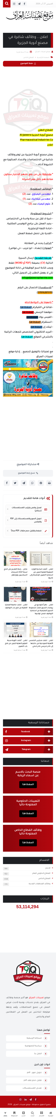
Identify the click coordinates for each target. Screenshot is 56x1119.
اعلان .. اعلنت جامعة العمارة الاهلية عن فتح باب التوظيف (16, 606)
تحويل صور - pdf (34, 1073)
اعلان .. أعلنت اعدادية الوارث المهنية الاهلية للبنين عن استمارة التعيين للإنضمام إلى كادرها (41, 573)
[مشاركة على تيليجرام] (24, 483)
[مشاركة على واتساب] (32, 483)
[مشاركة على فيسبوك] (7, 483)
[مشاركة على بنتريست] (41, 483)
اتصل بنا (38, 1054)
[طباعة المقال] (49, 483)
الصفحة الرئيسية (43, 57)
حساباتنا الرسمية (34, 1038)
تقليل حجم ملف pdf (33, 1080)
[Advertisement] (28, 97)
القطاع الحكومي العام (41, 873)
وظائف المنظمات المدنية (39, 884)
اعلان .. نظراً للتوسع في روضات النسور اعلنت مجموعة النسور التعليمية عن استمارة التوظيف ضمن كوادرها (41, 609)
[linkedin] (25, 1099)
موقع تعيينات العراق (22, 1105)
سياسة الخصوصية (33, 1046)
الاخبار (47, 868)
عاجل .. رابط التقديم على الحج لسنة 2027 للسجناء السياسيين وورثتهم (15, 572)
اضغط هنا (26, 307)
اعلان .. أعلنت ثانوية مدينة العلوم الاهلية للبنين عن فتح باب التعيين (16, 643)
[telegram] (30, 1099)
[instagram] (20, 1099)
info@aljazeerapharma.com (37, 278)
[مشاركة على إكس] (15, 483)
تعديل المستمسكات (32, 1088)
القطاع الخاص (44, 879)
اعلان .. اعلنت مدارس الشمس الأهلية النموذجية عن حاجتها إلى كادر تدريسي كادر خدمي (41, 643)
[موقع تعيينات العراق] (29, 17)
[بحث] (6, 4)
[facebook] (35, 1099)
